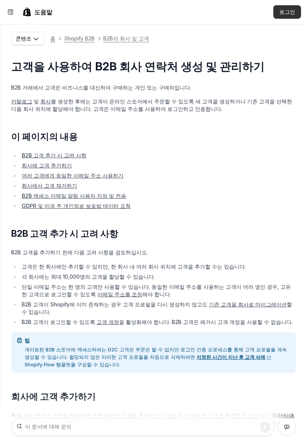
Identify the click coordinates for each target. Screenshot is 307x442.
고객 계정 (108, 322)
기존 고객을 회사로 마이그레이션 (248, 304)
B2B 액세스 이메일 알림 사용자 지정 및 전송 (74, 196)
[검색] (265, 427)
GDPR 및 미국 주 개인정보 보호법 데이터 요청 (76, 206)
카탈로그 (21, 101)
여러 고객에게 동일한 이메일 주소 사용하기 (73, 175)
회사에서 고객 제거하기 (49, 185)
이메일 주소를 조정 (119, 294)
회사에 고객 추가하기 (47, 165)
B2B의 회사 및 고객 (126, 38)
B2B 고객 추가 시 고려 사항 (54, 155)
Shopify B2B (79, 38)
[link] (37, 11)
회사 (45, 101)
